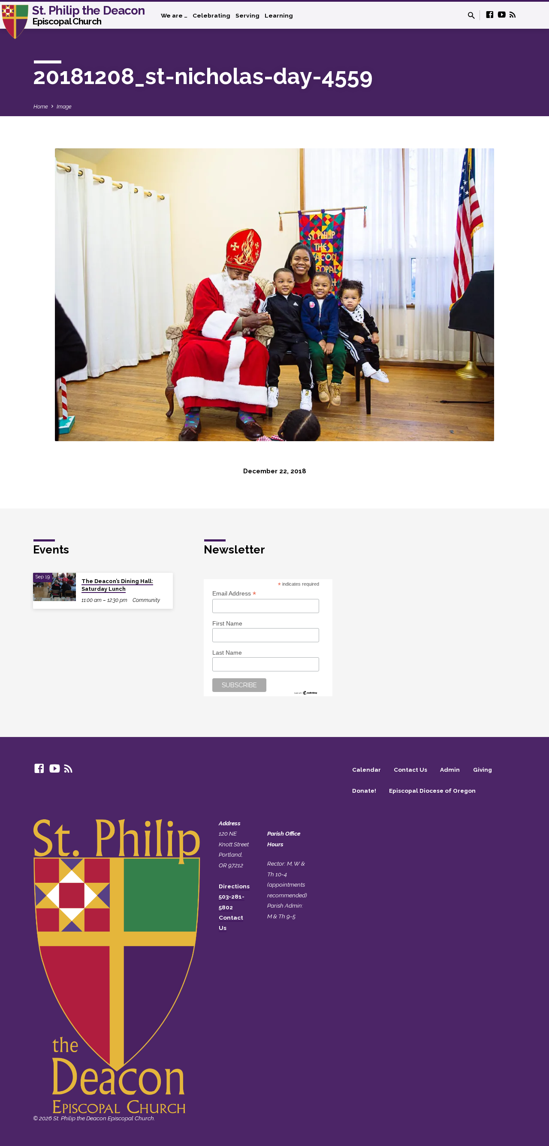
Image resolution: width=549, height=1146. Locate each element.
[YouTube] (502, 14)
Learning (279, 15)
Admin (450, 769)
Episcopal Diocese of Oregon (432, 790)
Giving (482, 769)
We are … (174, 15)
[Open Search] (471, 15)
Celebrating (211, 15)
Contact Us (410, 769)
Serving (247, 15)
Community (146, 600)
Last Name (227, 652)
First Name (227, 623)
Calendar (366, 769)
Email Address (234, 594)
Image (64, 106)
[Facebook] (490, 14)
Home (40, 106)
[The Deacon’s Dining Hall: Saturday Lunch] (54, 587)
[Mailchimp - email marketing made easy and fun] (306, 692)
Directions (234, 886)
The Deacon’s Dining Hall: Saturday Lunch (117, 585)
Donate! (364, 790)
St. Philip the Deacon (88, 14)
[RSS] (512, 14)
